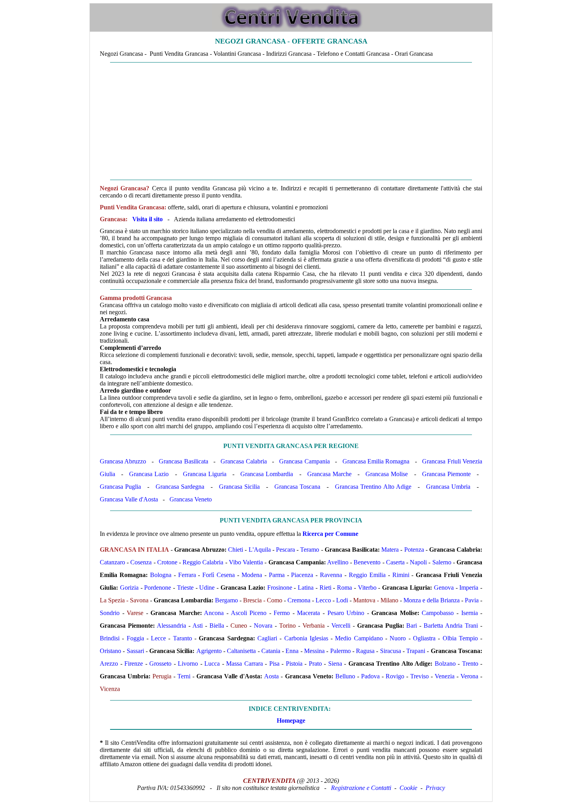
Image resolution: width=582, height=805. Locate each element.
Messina (314, 650)
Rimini (400, 574)
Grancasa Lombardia (266, 474)
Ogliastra (424, 638)
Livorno (188, 663)
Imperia (468, 587)
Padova (370, 676)
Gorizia (129, 587)
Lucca (212, 663)
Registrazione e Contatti (361, 787)
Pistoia (294, 663)
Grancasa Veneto (190, 499)
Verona (469, 676)
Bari (411, 625)
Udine (207, 587)
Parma (277, 574)
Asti (197, 625)
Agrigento (209, 650)
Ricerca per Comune (330, 533)
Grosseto (160, 663)
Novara (263, 625)
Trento (470, 663)
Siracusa (390, 650)
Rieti (325, 587)
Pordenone (157, 587)
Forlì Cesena (218, 574)
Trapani (415, 650)
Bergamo (226, 600)
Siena (335, 663)
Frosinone (279, 587)
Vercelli (340, 625)
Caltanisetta (241, 650)
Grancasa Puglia (120, 486)
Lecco (323, 600)
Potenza (414, 549)
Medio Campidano (358, 638)
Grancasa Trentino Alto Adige (373, 486)
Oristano (110, 650)
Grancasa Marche (329, 474)
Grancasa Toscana (297, 486)
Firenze (133, 663)
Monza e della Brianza (431, 600)
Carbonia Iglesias (306, 638)
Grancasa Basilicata (183, 461)
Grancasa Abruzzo (123, 461)
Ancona (214, 612)
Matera (390, 549)
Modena (252, 574)
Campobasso (438, 612)
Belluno (345, 676)
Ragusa (365, 650)
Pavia (472, 600)
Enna (292, 650)
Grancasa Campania (304, 461)
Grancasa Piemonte (446, 474)
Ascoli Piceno (249, 612)
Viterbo (367, 587)
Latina (306, 587)
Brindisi (110, 638)
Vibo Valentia (246, 562)
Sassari (135, 650)
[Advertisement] (291, 121)
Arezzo (109, 663)
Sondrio (110, 612)
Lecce (158, 638)
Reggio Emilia (367, 574)
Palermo (340, 650)
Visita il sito (147, 219)
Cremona (298, 600)
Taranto (182, 638)
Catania (270, 650)
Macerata (308, 612)
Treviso (419, 676)
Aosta (271, 676)
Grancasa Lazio (149, 474)
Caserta (395, 562)
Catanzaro (112, 562)
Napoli (418, 562)
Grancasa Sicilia (239, 486)
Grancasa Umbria (448, 486)
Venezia (445, 676)
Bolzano (445, 663)
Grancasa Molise (386, 474)
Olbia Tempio (460, 638)
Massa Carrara (244, 663)
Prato (315, 663)
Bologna (160, 574)
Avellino (337, 562)
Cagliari (267, 638)
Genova (444, 587)
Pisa (274, 663)
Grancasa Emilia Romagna (376, 461)
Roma (344, 587)
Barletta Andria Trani (451, 625)
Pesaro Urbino (346, 612)
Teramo (309, 549)
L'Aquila (260, 549)
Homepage (291, 720)
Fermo (282, 612)
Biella (216, 625)
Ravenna (331, 574)
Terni (183, 676)
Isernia (469, 612)
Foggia (135, 638)
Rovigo (395, 676)
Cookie (408, 787)
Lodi (342, 600)
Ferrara (187, 574)
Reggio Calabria (203, 562)
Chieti (235, 549)
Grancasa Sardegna (180, 486)
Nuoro (398, 638)
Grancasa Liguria (204, 474)
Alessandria (171, 625)
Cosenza (141, 562)
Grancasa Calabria (243, 461)
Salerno (441, 562)
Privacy (435, 787)
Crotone (167, 562)
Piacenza (302, 574)
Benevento (367, 562)
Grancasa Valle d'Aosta (129, 499)
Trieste (185, 587)
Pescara (285, 549)
